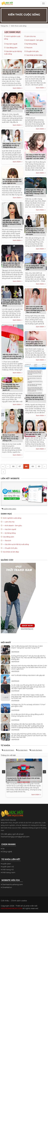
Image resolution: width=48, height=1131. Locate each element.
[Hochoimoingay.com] (7, 4)
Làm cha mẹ (31, 36)
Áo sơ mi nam (8, 750)
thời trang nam (8, 872)
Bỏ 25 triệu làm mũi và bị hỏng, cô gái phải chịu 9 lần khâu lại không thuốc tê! (35, 398)
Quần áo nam (36, 750)
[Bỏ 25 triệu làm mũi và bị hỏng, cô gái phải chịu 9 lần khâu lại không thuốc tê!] (35, 381)
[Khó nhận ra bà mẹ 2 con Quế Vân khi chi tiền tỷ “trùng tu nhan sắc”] (12, 138)
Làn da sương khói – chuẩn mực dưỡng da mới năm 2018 (35, 267)
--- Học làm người (9, 529)
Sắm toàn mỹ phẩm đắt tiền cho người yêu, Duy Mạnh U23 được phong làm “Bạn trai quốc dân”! (35, 309)
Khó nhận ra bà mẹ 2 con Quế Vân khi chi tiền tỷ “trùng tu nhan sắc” (11, 145)
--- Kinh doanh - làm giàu (12, 525)
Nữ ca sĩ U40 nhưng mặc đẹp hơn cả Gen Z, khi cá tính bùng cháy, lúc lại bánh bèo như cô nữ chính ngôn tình (29, 667)
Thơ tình (29, 47)
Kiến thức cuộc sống (18, 26)
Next (44, 771)
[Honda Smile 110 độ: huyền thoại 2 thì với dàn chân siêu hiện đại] (23, 769)
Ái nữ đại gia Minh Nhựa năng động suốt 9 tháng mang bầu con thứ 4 (27, 715)
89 (33, 466)
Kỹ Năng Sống (31, 44)
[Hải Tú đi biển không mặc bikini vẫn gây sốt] (5, 680)
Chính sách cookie (19, 900)
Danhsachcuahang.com (12, 884)
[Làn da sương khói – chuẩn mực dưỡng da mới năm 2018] (35, 261)
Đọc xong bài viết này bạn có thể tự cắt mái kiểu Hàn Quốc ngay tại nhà (12, 181)
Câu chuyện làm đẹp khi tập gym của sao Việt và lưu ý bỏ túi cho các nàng (12, 265)
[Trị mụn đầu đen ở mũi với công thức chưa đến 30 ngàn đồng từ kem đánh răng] (35, 102)
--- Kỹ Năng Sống (9, 533)
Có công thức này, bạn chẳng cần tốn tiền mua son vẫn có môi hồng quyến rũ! (11, 387)
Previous (3, 771)
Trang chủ (4, 26)
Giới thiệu (5, 900)
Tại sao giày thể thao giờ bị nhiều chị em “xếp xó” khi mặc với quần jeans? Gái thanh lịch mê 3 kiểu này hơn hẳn (28, 735)
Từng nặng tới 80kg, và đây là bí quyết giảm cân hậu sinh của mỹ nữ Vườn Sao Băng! (12, 303)
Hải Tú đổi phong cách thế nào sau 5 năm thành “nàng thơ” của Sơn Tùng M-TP (27, 647)
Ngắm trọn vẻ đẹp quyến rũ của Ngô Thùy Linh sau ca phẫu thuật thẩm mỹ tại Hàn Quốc (35, 231)
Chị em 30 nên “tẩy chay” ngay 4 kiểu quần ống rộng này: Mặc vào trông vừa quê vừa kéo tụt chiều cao (28, 696)
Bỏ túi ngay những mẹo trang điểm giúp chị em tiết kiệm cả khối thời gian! (35, 343)
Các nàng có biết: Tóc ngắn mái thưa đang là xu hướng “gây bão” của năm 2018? (35, 156)
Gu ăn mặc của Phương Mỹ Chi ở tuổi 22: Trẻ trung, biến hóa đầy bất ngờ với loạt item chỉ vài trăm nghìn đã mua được (28, 686)
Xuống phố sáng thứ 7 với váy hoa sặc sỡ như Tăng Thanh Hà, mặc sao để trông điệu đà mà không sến (28, 657)
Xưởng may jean (9, 509)
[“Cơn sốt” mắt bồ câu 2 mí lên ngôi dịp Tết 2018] (35, 428)
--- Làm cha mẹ (8, 522)
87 (20, 466)
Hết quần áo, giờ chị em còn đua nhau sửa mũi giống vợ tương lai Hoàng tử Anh (12, 223)
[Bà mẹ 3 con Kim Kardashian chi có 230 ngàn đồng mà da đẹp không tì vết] (12, 424)
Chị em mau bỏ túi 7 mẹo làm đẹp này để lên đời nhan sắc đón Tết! (12, 72)
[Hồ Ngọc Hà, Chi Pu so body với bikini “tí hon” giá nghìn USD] (5, 709)
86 (13, 466)
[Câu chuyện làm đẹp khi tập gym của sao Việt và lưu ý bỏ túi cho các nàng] (12, 256)
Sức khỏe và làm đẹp (34, 55)
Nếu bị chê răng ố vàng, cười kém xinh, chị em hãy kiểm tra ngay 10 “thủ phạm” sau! (12, 108)
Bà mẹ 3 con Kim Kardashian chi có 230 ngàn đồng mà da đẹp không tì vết (10, 437)
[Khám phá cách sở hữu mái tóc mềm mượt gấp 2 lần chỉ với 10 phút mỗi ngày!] (35, 66)
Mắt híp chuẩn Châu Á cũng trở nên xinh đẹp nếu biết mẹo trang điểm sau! (12, 356)
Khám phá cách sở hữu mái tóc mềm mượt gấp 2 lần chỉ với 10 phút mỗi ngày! (35, 71)
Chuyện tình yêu (32, 51)
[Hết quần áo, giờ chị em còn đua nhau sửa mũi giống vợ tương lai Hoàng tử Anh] (12, 213)
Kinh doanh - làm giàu (34, 40)
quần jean (6, 864)
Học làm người (11, 44)
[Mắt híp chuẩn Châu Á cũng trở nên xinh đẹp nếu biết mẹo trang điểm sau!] (12, 341)
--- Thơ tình (7, 540)
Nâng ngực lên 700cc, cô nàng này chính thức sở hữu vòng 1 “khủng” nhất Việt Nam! (35, 192)
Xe (3, 848)
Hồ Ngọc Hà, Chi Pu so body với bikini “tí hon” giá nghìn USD (28, 705)
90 (39, 466)
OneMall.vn (7, 887)
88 (26, 466)
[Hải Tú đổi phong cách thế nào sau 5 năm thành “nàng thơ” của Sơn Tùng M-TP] (5, 651)
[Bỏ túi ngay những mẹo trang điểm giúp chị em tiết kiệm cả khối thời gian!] (35, 338)
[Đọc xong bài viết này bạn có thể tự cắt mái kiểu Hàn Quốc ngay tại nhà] (12, 174)
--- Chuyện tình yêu (10, 548)
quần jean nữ (8, 866)
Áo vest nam (22, 750)
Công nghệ (7, 851)
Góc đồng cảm (11, 47)
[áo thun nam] (18, 598)
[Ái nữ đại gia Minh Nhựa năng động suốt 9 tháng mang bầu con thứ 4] (5, 719)
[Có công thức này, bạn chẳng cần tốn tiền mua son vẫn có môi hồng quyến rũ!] (12, 382)
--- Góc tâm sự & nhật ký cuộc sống (16, 544)
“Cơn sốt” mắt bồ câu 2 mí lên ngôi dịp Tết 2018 (35, 433)
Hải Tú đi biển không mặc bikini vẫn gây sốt (28, 675)
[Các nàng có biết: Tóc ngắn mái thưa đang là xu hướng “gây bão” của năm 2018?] (35, 146)
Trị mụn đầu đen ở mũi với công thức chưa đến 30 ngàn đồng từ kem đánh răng (35, 111)
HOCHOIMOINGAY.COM (11, 908)
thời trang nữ (8, 869)
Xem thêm (17, 88)
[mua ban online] (24, 493)
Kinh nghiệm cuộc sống (12, 518)
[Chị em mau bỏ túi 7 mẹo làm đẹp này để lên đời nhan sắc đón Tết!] (12, 66)
